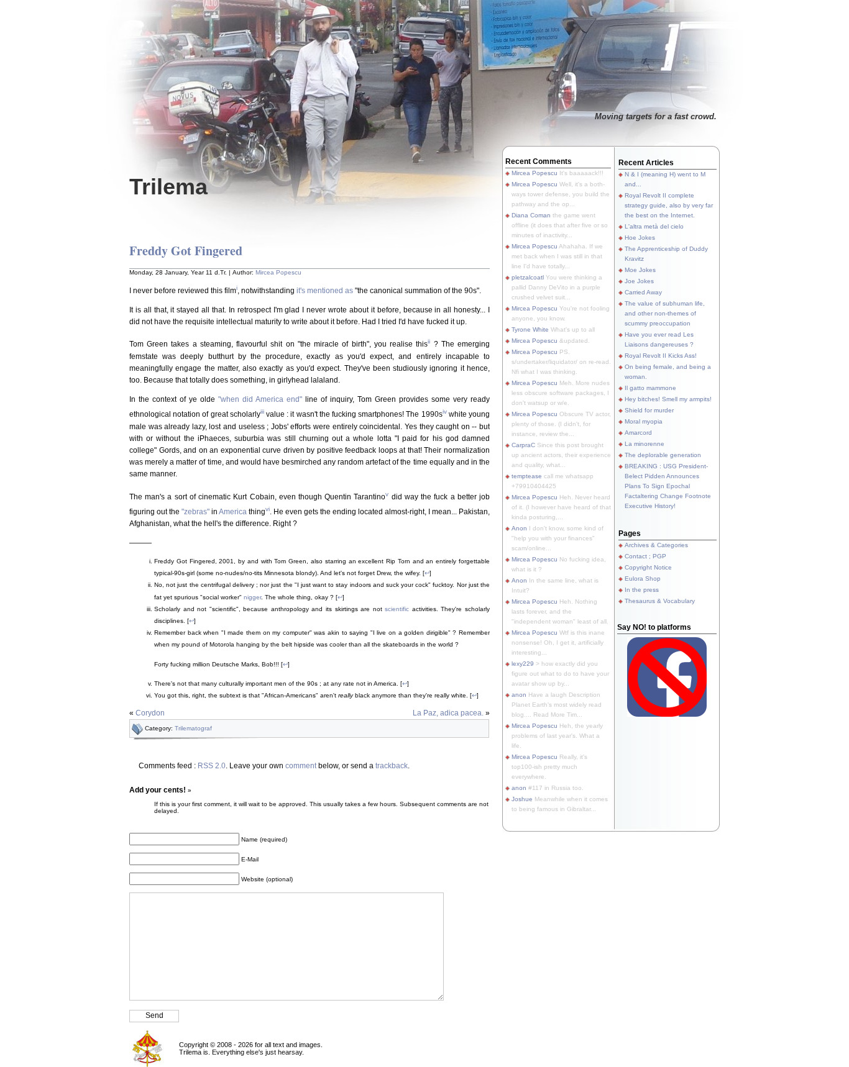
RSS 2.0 (212, 765)
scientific (397, 609)
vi (267, 509)
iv (445, 411)
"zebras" (195, 511)
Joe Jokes (639, 281)
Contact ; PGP (645, 556)
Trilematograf (193, 728)
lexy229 (523, 663)
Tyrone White (530, 329)
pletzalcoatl (528, 277)
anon (519, 694)
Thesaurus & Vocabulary (660, 600)
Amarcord (638, 432)
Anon (519, 528)
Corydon (150, 713)
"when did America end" (260, 399)
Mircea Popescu (278, 272)
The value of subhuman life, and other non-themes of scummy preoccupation (665, 313)
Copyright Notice (648, 567)
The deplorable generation (663, 455)
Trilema (168, 186)
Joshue (522, 799)
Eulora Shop (643, 578)
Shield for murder (649, 410)
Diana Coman (531, 215)
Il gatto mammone (650, 387)
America (233, 511)
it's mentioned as (324, 290)
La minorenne (644, 443)
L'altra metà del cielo (654, 226)
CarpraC (523, 445)
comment (300, 765)
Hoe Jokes (640, 237)
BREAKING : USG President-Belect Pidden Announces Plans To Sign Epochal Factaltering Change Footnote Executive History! (668, 486)
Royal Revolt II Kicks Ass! (661, 355)
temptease (527, 476)
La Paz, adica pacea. (448, 713)
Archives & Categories (656, 545)
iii (262, 411)
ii (429, 341)
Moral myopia (644, 421)
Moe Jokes (640, 269)
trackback (391, 765)
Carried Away (643, 292)
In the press (642, 589)
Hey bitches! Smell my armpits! (668, 399)
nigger (252, 597)
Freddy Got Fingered (185, 251)
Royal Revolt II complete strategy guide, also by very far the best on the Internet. (669, 205)
